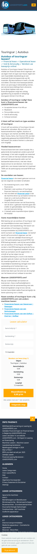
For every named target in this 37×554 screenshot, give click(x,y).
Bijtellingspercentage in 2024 (13, 447)
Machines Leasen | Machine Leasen (15, 443)
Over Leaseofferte (9, 473)
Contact (5, 477)
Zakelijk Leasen (8, 455)
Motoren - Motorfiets (10, 530)
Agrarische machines (10, 495)
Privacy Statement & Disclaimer (14, 482)
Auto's (4, 497)
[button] (32, 419)
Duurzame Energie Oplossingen (14, 507)
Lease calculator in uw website (13, 436)
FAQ (3, 475)
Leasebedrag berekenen (11, 445)
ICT (3, 520)
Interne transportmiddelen (12, 523)
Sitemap (5, 485)
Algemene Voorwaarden (11, 480)
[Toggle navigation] (33, 4)
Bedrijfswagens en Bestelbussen (14, 500)
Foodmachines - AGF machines (13, 509)
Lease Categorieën (9, 470)
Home (4, 468)
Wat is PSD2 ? (7, 450)
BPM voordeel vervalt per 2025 (13, 452)
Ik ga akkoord (10, 550)
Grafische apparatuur (10, 512)
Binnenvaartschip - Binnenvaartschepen (17, 502)
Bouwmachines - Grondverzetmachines (17, 504)
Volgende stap (18, 404)
